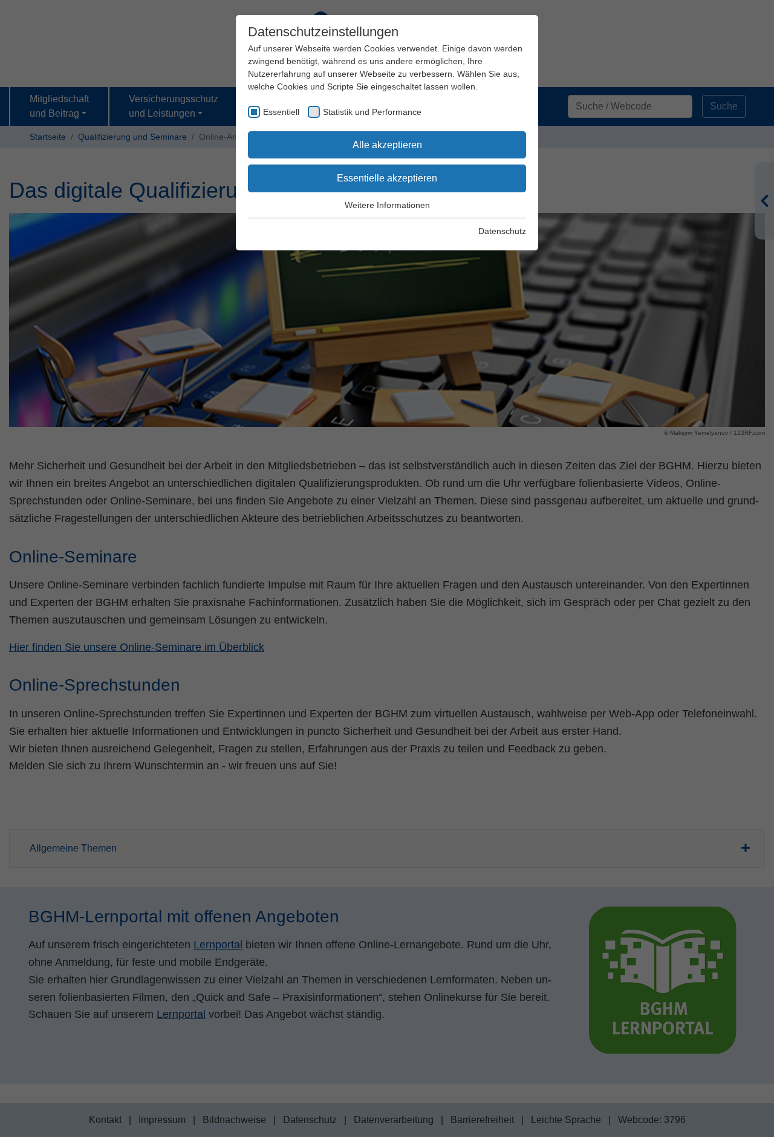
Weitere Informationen (387, 205)
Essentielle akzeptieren (387, 178)
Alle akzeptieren (387, 145)
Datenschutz (502, 231)
